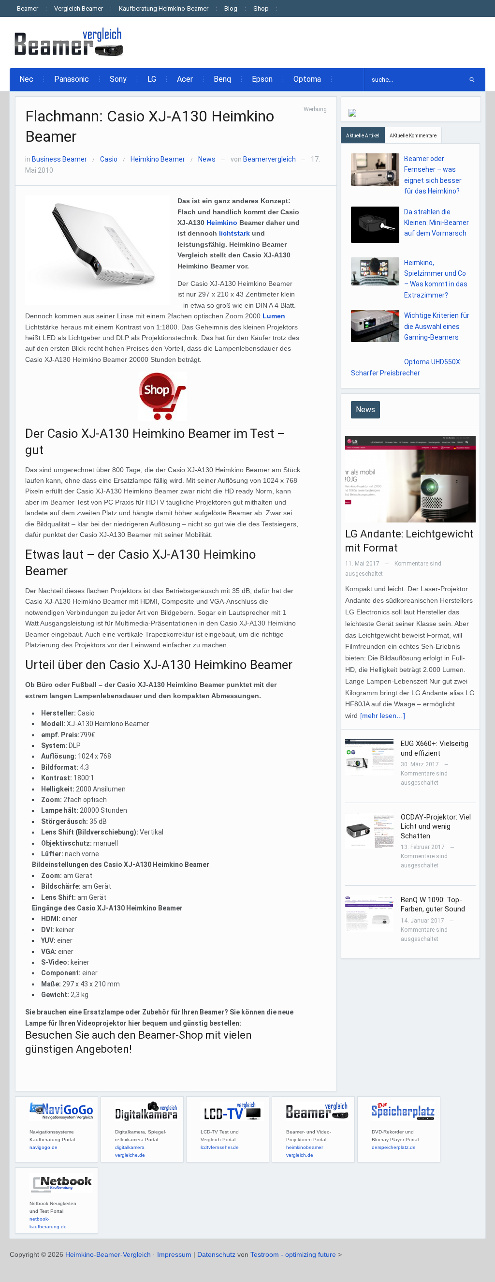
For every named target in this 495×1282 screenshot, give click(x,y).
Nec (26, 79)
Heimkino (221, 222)
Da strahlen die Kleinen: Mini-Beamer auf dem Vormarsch (436, 223)
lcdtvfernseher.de (220, 1147)
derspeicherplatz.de (394, 1147)
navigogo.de (43, 1147)
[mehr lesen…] (382, 715)
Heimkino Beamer (158, 159)
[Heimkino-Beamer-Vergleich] (70, 42)
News (207, 159)
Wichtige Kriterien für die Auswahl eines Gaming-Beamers (436, 326)
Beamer (27, 8)
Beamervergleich (269, 159)
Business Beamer (59, 159)
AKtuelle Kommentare (413, 135)
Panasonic (71, 79)
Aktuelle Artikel (362, 135)
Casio (108, 159)
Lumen (273, 316)
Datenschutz (216, 1254)
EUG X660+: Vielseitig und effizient (434, 748)
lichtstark (234, 233)
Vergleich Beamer (78, 8)
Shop (261, 8)
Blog (230, 8)
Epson (262, 79)
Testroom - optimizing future (293, 1254)
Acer (185, 79)
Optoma (307, 79)
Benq (222, 79)
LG (151, 79)
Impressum (174, 1254)
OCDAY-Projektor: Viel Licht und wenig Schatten (436, 826)
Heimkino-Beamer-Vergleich (108, 1254)
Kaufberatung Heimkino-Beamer (163, 8)
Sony (118, 79)
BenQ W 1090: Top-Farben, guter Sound (433, 904)
